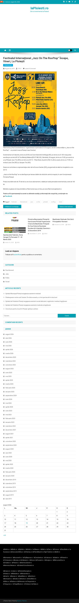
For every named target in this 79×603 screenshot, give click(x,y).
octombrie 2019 (10, 487)
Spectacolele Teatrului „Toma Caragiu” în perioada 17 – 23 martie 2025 (13, 237)
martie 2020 (9, 468)
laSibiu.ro (6, 581)
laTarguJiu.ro (8, 584)
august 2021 (9, 434)
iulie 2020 (8, 453)
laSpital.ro (21, 549)
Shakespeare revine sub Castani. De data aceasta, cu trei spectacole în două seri (31, 297)
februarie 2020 (10, 472)
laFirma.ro (56, 549)
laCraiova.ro (48, 557)
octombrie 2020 (10, 441)
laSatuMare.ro (31, 579)
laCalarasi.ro (24, 560)
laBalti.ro (57, 552)
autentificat (17, 254)
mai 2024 (8, 403)
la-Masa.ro (36, 549)
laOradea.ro (7, 562)
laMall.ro (43, 549)
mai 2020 (8, 460)
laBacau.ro (13, 576)
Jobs (7, 274)
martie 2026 (9, 353)
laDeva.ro (32, 560)
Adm (18, 242)
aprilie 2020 (9, 464)
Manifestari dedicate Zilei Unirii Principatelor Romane (63, 220)
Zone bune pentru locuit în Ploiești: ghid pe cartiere (21, 309)
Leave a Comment (30, 68)
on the (38, 202)
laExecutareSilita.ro (17, 552)
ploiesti (45, 202)
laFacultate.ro (64, 549)
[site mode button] (70, 50)
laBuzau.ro (16, 560)
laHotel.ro (29, 549)
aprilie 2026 (9, 349)
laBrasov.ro (6, 571)
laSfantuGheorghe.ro (24, 571)
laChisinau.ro (28, 552)
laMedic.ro (13, 549)
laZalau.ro (35, 584)
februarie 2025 (10, 388)
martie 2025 (9, 384)
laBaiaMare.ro (22, 576)
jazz (32, 202)
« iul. (4, 535)
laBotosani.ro (7, 579)
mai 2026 (8, 346)
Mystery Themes (22, 601)
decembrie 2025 (10, 357)
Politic (7, 278)
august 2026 (9, 334)
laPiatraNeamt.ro (38, 552)
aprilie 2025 (9, 380)
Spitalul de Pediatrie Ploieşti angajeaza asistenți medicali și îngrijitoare (28, 305)
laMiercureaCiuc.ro (59, 560)
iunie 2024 (8, 399)
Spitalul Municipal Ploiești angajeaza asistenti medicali (23, 293)
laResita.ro (22, 579)
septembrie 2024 (11, 395)
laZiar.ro (49, 549)
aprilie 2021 (9, 437)
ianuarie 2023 (9, 422)
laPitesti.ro (15, 562)
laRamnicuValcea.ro (9, 565)
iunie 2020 (8, 457)
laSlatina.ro (13, 581)
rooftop (53, 202)
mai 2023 (8, 414)
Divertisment (8, 65)
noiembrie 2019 (10, 483)
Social (7, 281)
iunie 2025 (8, 372)
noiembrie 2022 (10, 426)
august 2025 (9, 368)
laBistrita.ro (31, 576)
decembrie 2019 (10, 479)
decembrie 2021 (10, 430)
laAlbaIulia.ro (15, 573)
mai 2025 (8, 376)
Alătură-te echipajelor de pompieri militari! (13, 206)
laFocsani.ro (40, 560)
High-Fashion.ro (49, 552)
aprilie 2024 (9, 407)
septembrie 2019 (11, 491)
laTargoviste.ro (31, 581)
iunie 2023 (8, 411)
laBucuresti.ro (17, 557)
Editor (19, 68)
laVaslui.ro (7, 573)
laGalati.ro (56, 557)
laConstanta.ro (38, 557)
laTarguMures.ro (18, 584)
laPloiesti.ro (39, 8)
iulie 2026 (8, 338)
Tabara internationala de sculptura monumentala (67, 206)
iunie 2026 (8, 342)
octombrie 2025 (10, 365)
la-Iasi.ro (14, 571)
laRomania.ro (7, 557)
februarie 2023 (10, 418)
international (23, 202)
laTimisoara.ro (8, 560)
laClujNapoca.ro (28, 557)
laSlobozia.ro (21, 581)
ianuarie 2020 (9, 476)
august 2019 (9, 495)
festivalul (14, 202)
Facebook (8, 196)
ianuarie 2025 (9, 392)
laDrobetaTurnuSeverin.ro (25, 565)
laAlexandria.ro (25, 573)
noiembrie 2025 (10, 361)
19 (27, 523)
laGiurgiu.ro (48, 560)
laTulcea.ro (28, 584)
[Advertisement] (39, 32)
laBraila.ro (16, 579)
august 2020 (9, 449)
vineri (60, 202)
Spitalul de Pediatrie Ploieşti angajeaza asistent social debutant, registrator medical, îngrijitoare (36, 301)
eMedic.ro (6, 549)
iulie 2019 (8, 499)
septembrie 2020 (11, 445)
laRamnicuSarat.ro (26, 562)
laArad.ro (6, 576)
